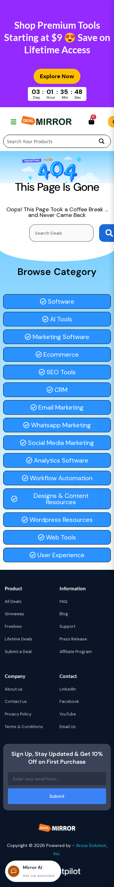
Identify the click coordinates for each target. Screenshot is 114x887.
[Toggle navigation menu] (12, 122)
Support (67, 626)
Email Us (68, 726)
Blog (64, 613)
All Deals (13, 601)
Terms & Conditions (24, 726)
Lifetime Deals (18, 639)
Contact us (16, 701)
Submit (57, 796)
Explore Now (57, 76)
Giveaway (14, 613)
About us (13, 689)
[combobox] (61, 233)
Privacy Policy (18, 714)
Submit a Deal (18, 651)
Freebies (13, 626)
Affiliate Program (76, 651)
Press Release (73, 639)
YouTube (68, 714)
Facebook (69, 701)
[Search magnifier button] (102, 141)
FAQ (63, 601)
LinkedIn (68, 689)
